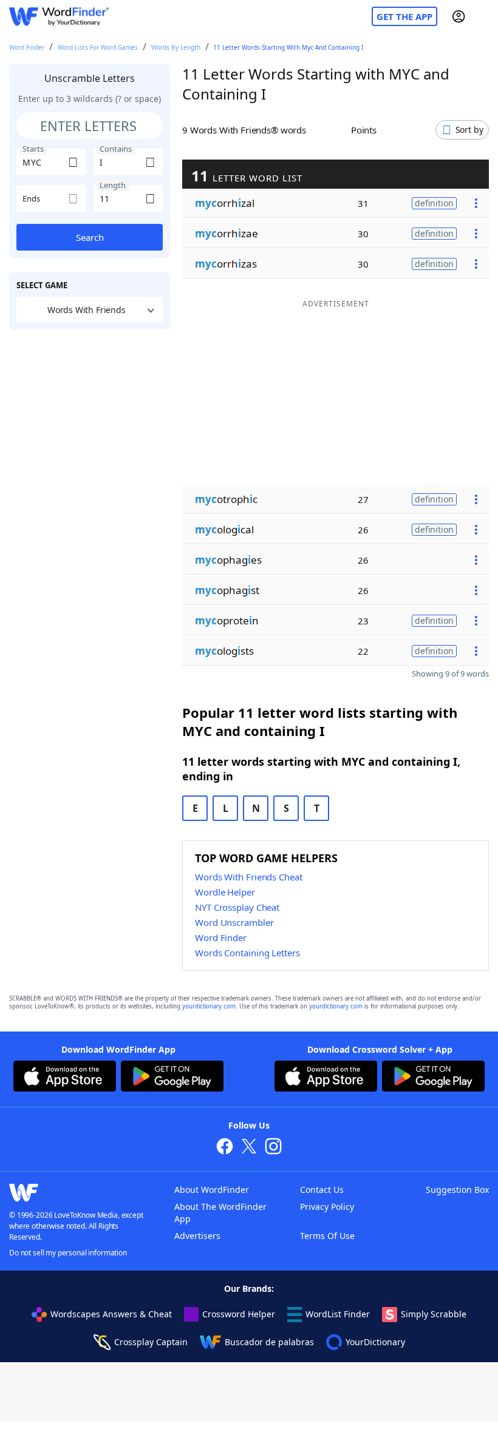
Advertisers (197, 1235)
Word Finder (26, 47)
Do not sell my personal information (68, 1253)
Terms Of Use (327, 1235)
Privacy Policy (327, 1206)
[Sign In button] (458, 16)
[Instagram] (273, 1147)
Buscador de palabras (269, 1342)
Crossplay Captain (151, 1342)
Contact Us (322, 1189)
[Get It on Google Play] (172, 1078)
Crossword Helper (238, 1314)
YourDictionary (375, 1342)
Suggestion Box (457, 1189)
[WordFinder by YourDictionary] (59, 16)
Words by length (175, 47)
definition (434, 203)
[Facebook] (224, 1147)
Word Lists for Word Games (98, 47)
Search (90, 237)
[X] (249, 1147)
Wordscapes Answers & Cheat (111, 1314)
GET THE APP (404, 16)
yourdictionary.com (209, 1006)
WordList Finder (337, 1314)
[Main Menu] (484, 16)
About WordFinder (211, 1189)
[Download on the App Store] (64, 1078)
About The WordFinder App (220, 1212)
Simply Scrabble (433, 1314)
